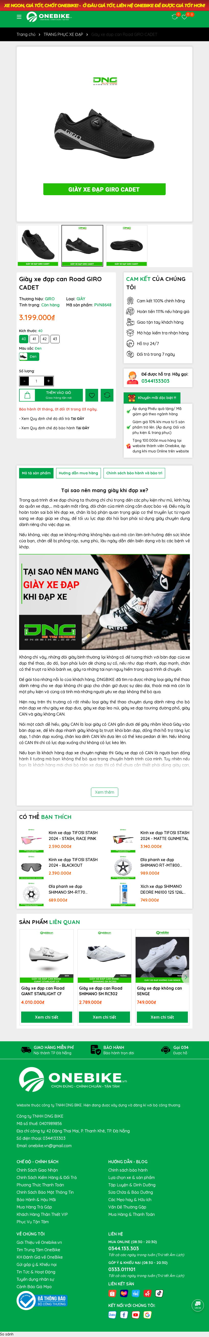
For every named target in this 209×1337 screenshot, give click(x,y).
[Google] (147, 1314)
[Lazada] (124, 1293)
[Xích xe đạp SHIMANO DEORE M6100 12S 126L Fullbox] (123, 894)
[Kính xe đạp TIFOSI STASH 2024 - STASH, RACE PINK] (31, 840)
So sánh (7, 1334)
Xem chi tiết (46, 1017)
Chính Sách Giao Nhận (37, 1170)
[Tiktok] (159, 1293)
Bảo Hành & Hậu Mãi (36, 1199)
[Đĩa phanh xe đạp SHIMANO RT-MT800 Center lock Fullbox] (123, 867)
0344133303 (155, 381)
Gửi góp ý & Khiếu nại (37, 1264)
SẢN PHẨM (49, 922)
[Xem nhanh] (68, 953)
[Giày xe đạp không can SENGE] (162, 956)
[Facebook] (124, 1314)
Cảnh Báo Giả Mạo (34, 1286)
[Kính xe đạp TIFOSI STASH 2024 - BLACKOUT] (31, 867)
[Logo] (49, 16)
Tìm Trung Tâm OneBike (38, 1249)
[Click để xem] (104, 134)
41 (34, 339)
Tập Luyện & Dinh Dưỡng (131, 1184)
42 (45, 339)
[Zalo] (112, 1314)
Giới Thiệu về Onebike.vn (39, 1242)
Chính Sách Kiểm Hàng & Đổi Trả (47, 1177)
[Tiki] (136, 1293)
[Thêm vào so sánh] (107, 395)
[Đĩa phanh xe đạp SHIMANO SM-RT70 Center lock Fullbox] (31, 894)
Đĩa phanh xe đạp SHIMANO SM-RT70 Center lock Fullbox (67, 889)
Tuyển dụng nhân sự (35, 1279)
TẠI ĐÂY (82, 428)
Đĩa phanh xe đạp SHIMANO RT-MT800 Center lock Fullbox (160, 862)
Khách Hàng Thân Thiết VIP (42, 1214)
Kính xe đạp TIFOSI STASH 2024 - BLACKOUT (73, 862)
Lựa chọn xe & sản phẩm (131, 1177)
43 (55, 339)
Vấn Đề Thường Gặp (127, 1207)
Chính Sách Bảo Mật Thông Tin (45, 1192)
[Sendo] (147, 1293)
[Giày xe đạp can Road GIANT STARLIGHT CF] (46, 956)
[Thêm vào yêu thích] (91, 395)
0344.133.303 (123, 1248)
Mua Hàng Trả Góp (34, 1207)
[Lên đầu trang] (198, 1291)
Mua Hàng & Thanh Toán (131, 1214)
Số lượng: (27, 371)
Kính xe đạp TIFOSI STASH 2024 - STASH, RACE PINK (73, 835)
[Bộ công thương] (42, 1300)
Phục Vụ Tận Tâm (33, 1221)
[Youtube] (136, 1314)
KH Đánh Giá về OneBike (40, 1257)
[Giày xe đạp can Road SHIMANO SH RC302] (104, 956)
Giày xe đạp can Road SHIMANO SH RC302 (100, 991)
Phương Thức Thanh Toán (40, 1184)
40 (24, 339)
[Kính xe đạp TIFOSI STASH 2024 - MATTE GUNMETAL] (123, 840)
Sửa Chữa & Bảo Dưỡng (130, 1192)
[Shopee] (112, 1293)
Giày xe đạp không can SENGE (159, 991)
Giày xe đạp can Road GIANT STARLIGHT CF (42, 991)
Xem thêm (104, 792)
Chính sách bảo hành (128, 1170)
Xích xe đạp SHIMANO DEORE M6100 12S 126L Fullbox (161, 889)
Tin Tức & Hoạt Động (36, 1271)
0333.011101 (121, 1269)
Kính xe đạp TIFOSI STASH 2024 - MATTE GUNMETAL (164, 835)
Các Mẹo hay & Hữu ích (129, 1199)
